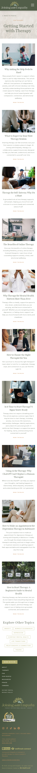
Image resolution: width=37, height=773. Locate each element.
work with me (9, 662)
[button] (32, 5)
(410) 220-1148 (7, 743)
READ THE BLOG (18, 102)
